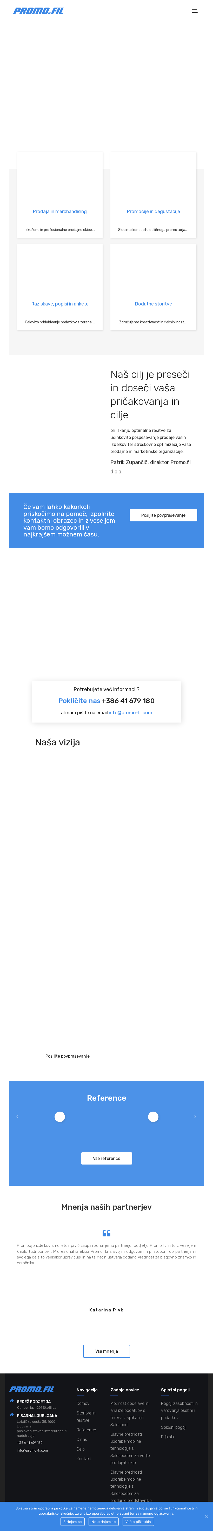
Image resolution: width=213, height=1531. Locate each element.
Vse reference (106, 1158)
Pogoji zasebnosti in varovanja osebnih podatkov (179, 1410)
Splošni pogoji (173, 1427)
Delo (81, 1449)
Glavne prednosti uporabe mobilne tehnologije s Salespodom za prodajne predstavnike (131, 1486)
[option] (59, 1117)
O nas (82, 1439)
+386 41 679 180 (128, 701)
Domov (83, 1403)
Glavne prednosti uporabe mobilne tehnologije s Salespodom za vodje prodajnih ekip (130, 1448)
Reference (86, 1429)
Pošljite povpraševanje (163, 515)
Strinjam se (72, 1522)
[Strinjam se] (206, 1516)
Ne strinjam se (103, 1522)
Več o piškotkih (138, 1522)
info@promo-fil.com (130, 713)
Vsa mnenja (106, 1351)
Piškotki (168, 1436)
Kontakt (84, 1458)
